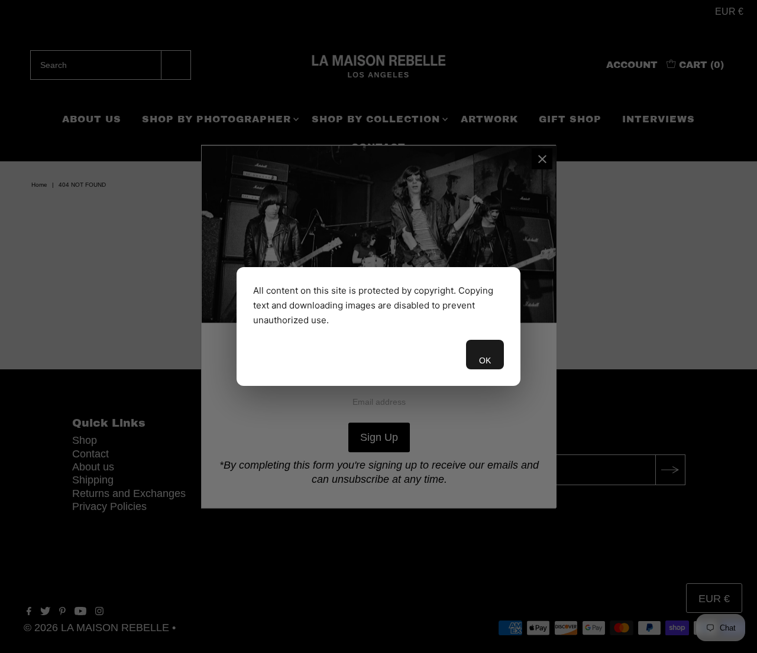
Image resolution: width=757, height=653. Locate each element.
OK (485, 360)
